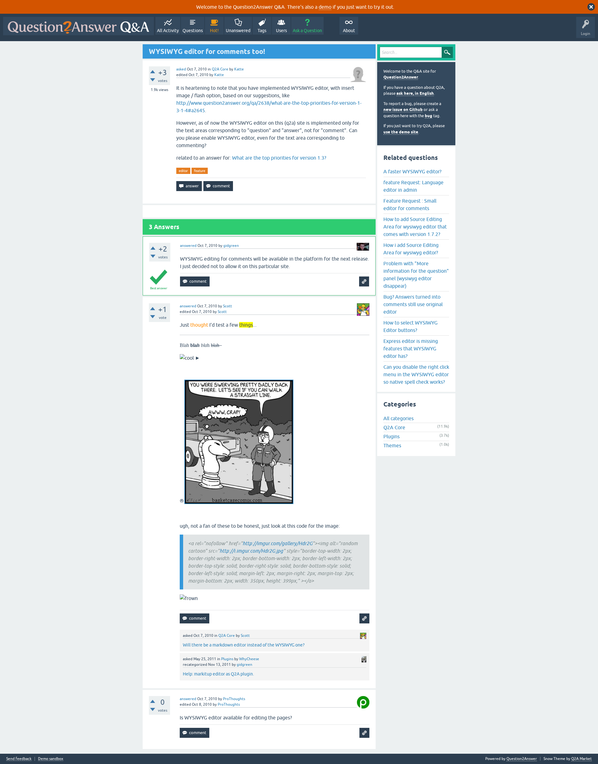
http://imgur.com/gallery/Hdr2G (277, 543)
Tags (262, 30)
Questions (193, 30)
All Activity (168, 30)
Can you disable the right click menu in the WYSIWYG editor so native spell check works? (416, 374)
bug (428, 115)
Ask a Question (307, 30)
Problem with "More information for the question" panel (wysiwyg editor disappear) (416, 275)
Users (281, 30)
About (349, 30)
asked (181, 69)
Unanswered (238, 30)
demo (325, 7)
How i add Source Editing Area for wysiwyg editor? (411, 248)
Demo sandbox (50, 759)
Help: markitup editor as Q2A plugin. (218, 673)
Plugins (227, 659)
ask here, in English (415, 93)
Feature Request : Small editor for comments (409, 204)
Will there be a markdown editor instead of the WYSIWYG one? (244, 644)
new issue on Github (403, 109)
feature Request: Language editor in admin (413, 186)
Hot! (214, 30)
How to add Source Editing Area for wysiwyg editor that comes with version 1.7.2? (415, 226)
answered (188, 245)
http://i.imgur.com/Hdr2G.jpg (251, 551)
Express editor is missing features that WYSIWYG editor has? (410, 348)
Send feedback (18, 759)
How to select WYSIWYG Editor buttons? (410, 326)
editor (183, 171)
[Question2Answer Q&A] (78, 26)
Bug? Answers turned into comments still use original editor (413, 304)
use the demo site (400, 132)
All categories (398, 418)
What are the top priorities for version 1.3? (279, 158)
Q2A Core (220, 69)
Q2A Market (581, 759)
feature (199, 171)
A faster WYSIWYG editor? (412, 171)
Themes (392, 445)
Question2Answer (400, 77)
